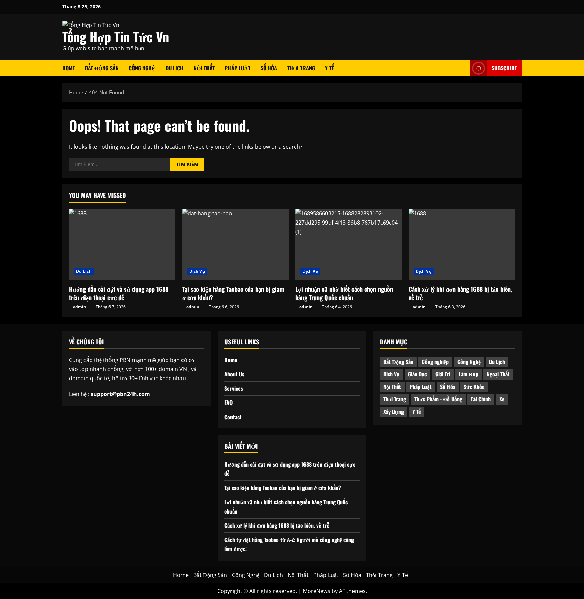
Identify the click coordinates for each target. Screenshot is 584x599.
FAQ (228, 402)
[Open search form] (463, 68)
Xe (502, 399)
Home (68, 68)
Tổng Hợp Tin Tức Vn (115, 36)
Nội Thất (204, 68)
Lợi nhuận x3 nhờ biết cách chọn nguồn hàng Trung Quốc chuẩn (344, 293)
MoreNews (316, 591)
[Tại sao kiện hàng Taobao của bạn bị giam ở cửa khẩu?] (235, 244)
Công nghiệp (435, 362)
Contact (233, 417)
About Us (234, 374)
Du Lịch (175, 68)
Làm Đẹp (468, 374)
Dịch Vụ (197, 271)
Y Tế (329, 68)
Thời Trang (301, 68)
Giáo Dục (417, 374)
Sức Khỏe (474, 387)
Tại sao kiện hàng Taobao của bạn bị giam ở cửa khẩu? (233, 293)
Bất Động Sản (102, 68)
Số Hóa (269, 68)
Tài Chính (481, 399)
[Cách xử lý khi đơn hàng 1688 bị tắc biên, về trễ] (462, 244)
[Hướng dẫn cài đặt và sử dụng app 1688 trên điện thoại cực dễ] (122, 244)
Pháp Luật (237, 68)
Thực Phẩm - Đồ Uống (438, 399)
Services (233, 388)
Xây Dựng (393, 412)
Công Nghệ (142, 68)
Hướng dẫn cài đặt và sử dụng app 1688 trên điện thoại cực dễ (118, 293)
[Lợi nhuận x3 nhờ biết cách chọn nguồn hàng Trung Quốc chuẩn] (348, 244)
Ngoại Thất (498, 374)
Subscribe (504, 68)
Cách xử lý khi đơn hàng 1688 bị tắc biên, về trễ (460, 293)
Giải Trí (442, 374)
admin (79, 307)
